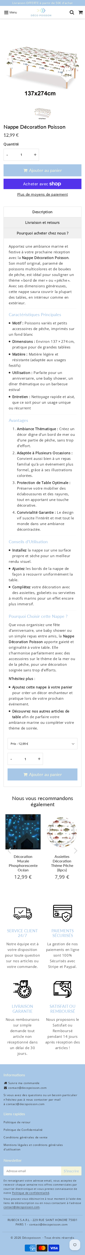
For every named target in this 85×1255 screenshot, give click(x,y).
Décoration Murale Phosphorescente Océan (23, 863)
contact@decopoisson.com (27, 1088)
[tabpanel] (43, 111)
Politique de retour (17, 1122)
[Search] (72, 12)
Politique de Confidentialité (23, 1130)
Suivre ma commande (24, 1083)
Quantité (11, 144)
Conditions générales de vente (25, 1137)
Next (75, 850)
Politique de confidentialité (30, 1193)
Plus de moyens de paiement (42, 194)
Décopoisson (31, 1238)
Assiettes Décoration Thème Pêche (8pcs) (62, 863)
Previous (9, 850)
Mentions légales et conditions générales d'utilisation (33, 1147)
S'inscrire (71, 1171)
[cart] (80, 12)
